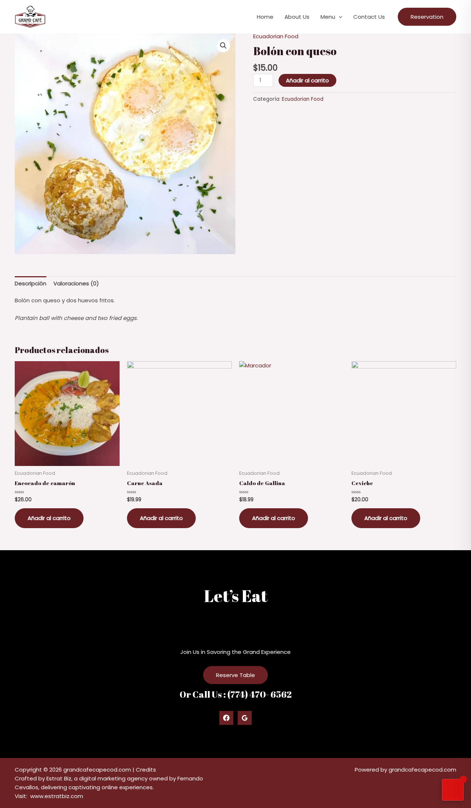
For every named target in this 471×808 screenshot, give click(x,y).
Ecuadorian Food (275, 36)
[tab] (30, 283)
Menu (328, 17)
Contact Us (369, 17)
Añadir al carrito (307, 80)
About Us (296, 17)
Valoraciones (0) (76, 283)
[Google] (245, 718)
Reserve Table (235, 675)
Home (265, 17)
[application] (338, 17)
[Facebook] (226, 718)
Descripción (30, 283)
